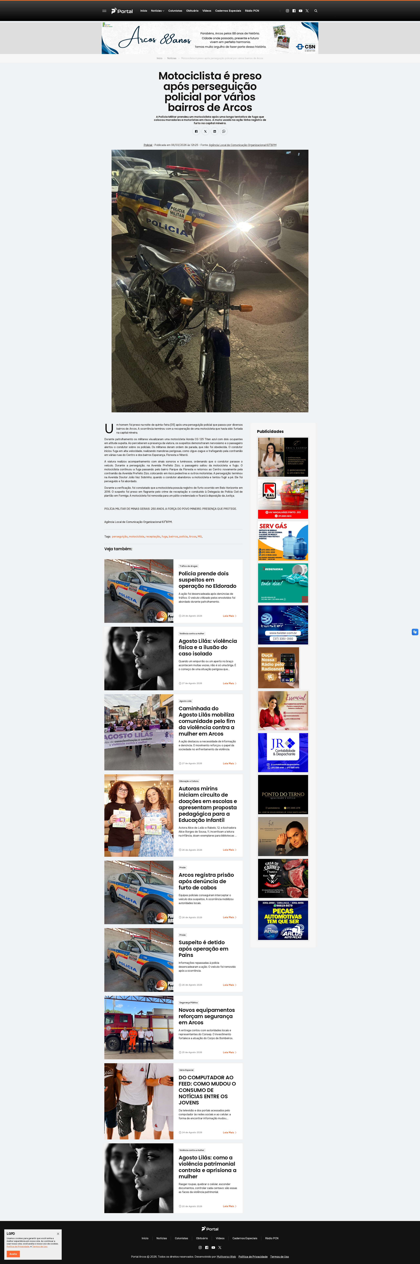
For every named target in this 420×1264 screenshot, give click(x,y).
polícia (183, 536)
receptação (153, 536)
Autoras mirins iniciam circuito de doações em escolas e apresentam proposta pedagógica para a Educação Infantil (208, 804)
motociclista (137, 536)
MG (200, 536)
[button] (104, 11)
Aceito (13, 1254)
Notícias (171, 58)
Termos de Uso (279, 1256)
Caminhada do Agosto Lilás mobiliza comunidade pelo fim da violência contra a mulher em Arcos (207, 721)
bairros (174, 536)
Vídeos (206, 10)
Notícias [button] (156, 10)
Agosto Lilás (185, 701)
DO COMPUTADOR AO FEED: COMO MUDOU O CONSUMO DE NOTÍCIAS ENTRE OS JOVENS (207, 1090)
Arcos (193, 536)
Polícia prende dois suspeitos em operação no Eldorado (207, 580)
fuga (165, 536)
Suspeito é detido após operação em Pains (203, 949)
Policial (148, 145)
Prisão (182, 867)
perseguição (120, 536)
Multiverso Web (226, 1256)
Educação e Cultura (188, 781)
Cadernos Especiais (228, 10)
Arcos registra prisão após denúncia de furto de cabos (206, 881)
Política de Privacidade (253, 1256)
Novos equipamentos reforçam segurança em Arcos (207, 1016)
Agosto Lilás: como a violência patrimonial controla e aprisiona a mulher (207, 1167)
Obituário (192, 10)
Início (143, 10)
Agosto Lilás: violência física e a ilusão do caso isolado (208, 647)
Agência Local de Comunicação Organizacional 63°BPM (242, 145)
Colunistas (175, 10)
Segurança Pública (188, 1002)
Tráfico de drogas (188, 566)
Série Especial (186, 1070)
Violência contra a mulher (191, 633)
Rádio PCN (252, 10)
